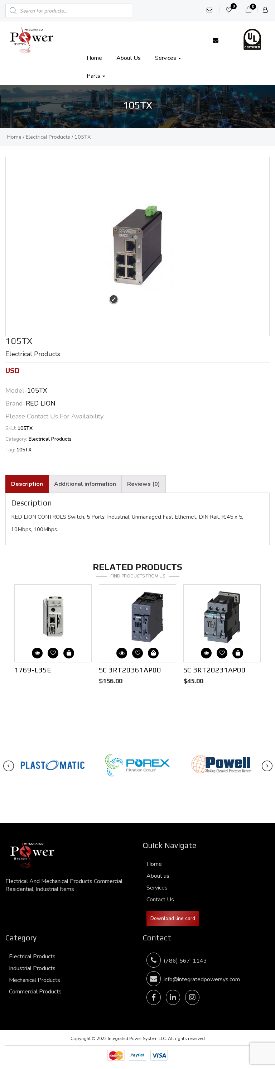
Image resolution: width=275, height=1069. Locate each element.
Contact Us (160, 899)
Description (27, 484)
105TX (24, 449)
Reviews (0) (143, 484)
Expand (113, 299)
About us (128, 58)
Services (166, 58)
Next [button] (141, 587)
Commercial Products (35, 992)
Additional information (85, 484)
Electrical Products (48, 136)
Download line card (172, 918)
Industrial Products (32, 968)
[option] (53, 630)
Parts (94, 76)
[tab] (27, 484)
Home (94, 58)
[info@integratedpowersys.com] (215, 40)
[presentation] (8, 766)
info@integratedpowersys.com (202, 979)
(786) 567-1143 (184, 961)
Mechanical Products (34, 980)
